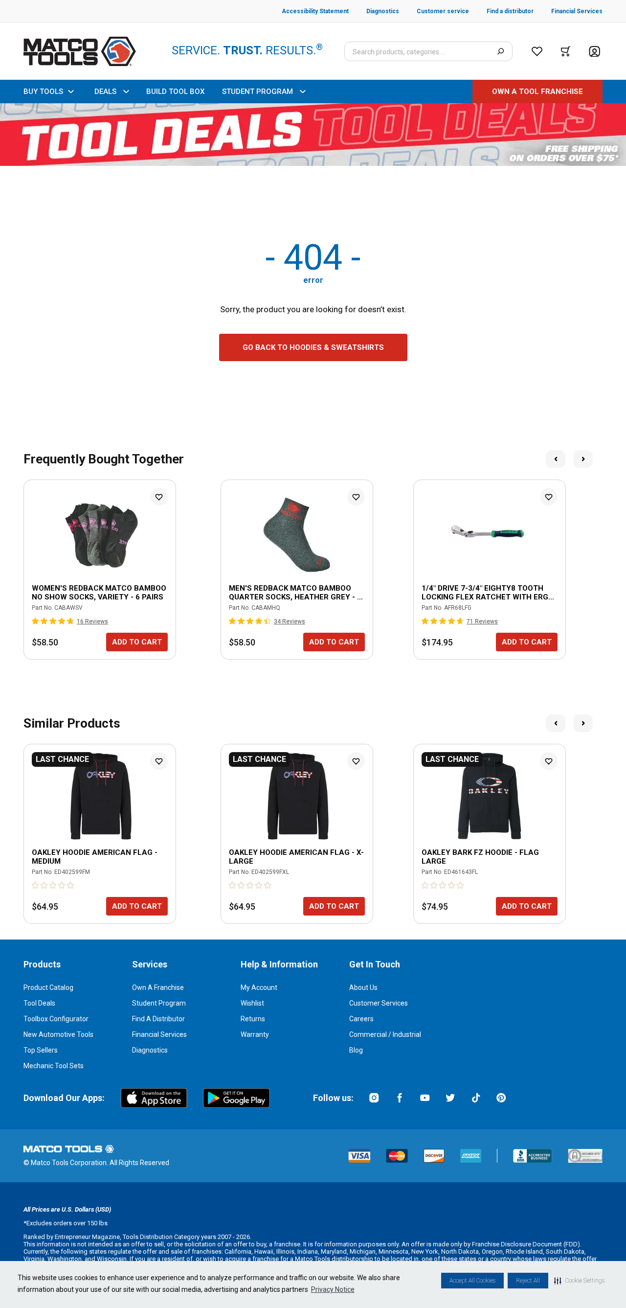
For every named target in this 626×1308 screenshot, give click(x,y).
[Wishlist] (537, 51)
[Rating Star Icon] (36, 621)
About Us (363, 987)
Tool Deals (39, 1003)
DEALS (105, 91)
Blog (356, 1050)
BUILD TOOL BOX (175, 91)
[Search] (500, 51)
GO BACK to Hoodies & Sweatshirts (313, 347)
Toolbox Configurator (56, 1019)
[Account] (594, 52)
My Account (259, 987)
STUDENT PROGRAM (257, 91)
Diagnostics (150, 1050)
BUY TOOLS (43, 91)
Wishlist (252, 1003)
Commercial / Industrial (385, 1034)
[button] (579, 1280)
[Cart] (565, 51)
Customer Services (378, 1003)
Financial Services (159, 1034)
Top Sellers (40, 1050)
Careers (361, 1019)
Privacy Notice (333, 1289)
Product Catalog (48, 987)
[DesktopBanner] (313, 134)
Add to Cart (137, 642)
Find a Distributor (158, 1019)
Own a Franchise (158, 987)
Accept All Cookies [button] (472, 1280)
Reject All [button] (528, 1280)
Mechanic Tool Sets (53, 1066)
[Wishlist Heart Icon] (159, 496)
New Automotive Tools (58, 1034)
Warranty (255, 1034)
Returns (253, 1019)
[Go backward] (555, 459)
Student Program (159, 1003)
